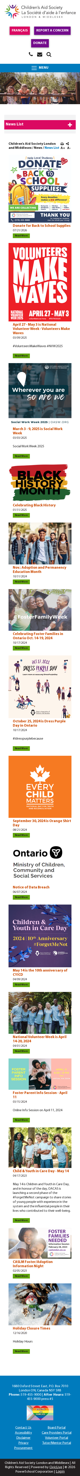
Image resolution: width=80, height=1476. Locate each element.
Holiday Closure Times (31, 1328)
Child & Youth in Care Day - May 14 (41, 1171)
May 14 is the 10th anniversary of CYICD (40, 973)
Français (20, 30)
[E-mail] (39, 54)
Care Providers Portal (56, 1433)
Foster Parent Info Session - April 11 (40, 1095)
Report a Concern (52, 30)
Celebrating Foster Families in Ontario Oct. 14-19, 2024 (38, 636)
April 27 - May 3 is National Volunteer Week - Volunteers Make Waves (41, 329)
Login (60, 1471)
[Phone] (31, 54)
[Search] (49, 54)
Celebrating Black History (34, 505)
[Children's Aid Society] (40, 12)
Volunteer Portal (56, 1438)
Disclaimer (23, 1438)
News (38, 148)
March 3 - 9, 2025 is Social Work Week (38, 431)
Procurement (23, 1448)
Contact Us (23, 1427)
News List (14, 124)
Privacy (23, 1443)
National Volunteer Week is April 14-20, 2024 (40, 1039)
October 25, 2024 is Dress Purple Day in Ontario (39, 723)
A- (69, 148)
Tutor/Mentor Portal (56, 1443)
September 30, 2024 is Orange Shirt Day (42, 823)
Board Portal (56, 1427)
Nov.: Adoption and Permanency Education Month (39, 570)
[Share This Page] (67, 144)
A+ (63, 148)
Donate (40, 43)
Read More (20, 235)
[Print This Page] (62, 144)
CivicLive (55, 1467)
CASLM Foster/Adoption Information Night (33, 1264)
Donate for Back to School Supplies (42, 226)
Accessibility (23, 1433)
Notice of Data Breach (31, 887)
